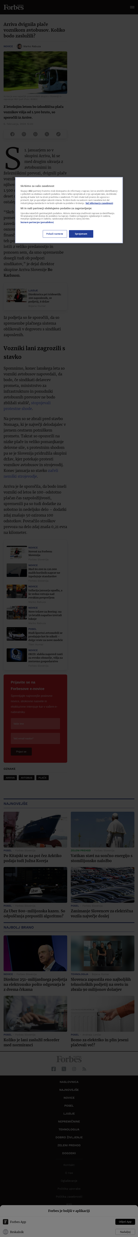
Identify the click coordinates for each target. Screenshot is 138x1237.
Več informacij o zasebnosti (99, 203)
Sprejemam (81, 233)
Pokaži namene (54, 233)
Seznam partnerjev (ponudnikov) (37, 222)
